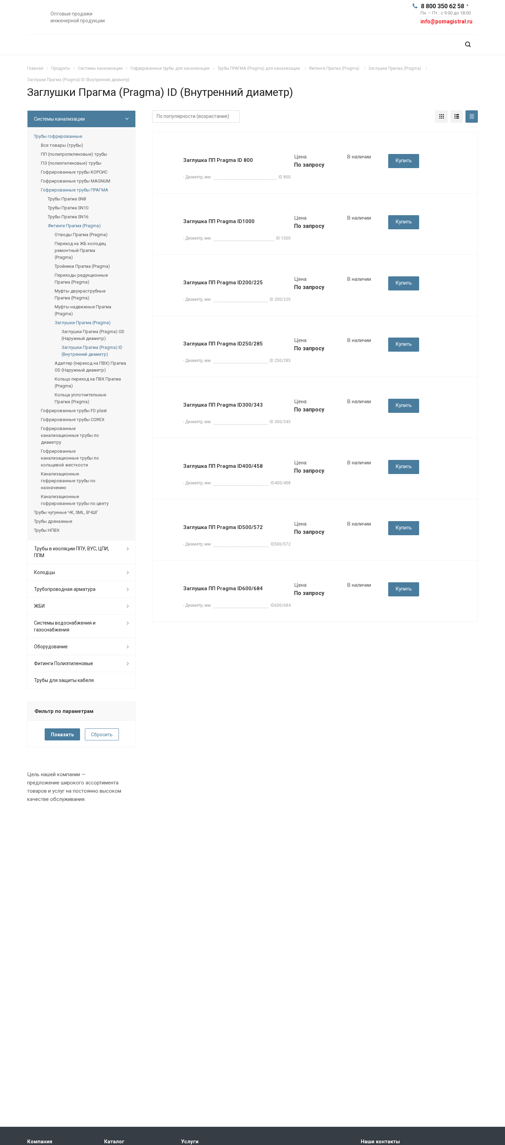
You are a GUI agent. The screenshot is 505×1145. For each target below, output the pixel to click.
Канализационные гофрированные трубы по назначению (68, 480)
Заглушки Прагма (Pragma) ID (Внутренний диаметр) (91, 351)
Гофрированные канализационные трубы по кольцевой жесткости (70, 458)
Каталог (114, 1141)
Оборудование (51, 646)
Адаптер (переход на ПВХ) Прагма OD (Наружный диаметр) (90, 367)
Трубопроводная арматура (65, 589)
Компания (39, 1141)
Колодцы (44, 572)
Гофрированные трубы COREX (72, 419)
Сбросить (102, 734)
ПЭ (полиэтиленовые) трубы (71, 163)
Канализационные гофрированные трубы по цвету (75, 500)
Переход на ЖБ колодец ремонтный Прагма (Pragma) (80, 250)
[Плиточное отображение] (441, 116)
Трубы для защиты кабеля (64, 680)
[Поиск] (468, 44)
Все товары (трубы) (62, 145)
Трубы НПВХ (46, 530)
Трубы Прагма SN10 (68, 207)
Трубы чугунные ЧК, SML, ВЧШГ (66, 512)
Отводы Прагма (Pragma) (81, 234)
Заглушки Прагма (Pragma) (83, 322)
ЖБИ (39, 606)
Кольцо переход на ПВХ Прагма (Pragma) (88, 382)
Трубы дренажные (53, 521)
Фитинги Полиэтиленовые (63, 663)
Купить (403, 160)
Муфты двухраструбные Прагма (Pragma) (80, 294)
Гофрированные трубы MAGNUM (75, 181)
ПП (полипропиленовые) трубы (74, 154)
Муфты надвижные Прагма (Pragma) (83, 310)
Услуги (190, 1141)
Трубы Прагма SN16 (68, 216)
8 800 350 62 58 (442, 6)
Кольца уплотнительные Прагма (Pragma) (80, 398)
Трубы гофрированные (58, 136)
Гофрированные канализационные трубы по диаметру (70, 435)
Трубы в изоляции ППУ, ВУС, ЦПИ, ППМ (71, 552)
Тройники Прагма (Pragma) (82, 266)
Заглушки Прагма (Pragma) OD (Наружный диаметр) (92, 335)
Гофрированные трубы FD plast (74, 410)
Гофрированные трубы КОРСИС (74, 172)
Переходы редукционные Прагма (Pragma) (81, 279)
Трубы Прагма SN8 (67, 198)
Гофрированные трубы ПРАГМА (74, 189)
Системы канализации (59, 119)
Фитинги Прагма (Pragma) (74, 225)
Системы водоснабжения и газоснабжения (65, 626)
